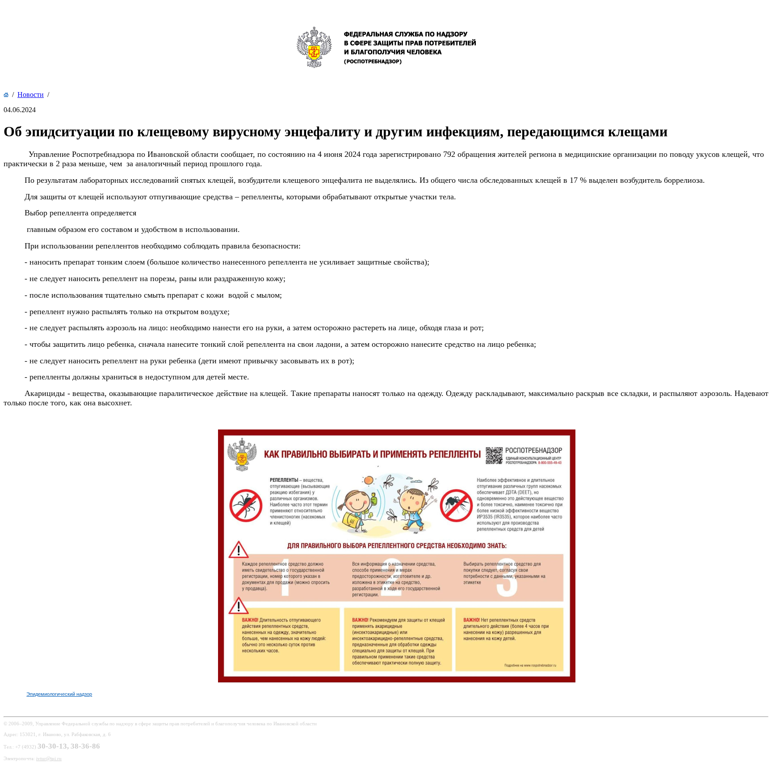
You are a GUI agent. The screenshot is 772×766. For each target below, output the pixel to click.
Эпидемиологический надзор (59, 694)
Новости (30, 94)
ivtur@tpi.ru (49, 758)
